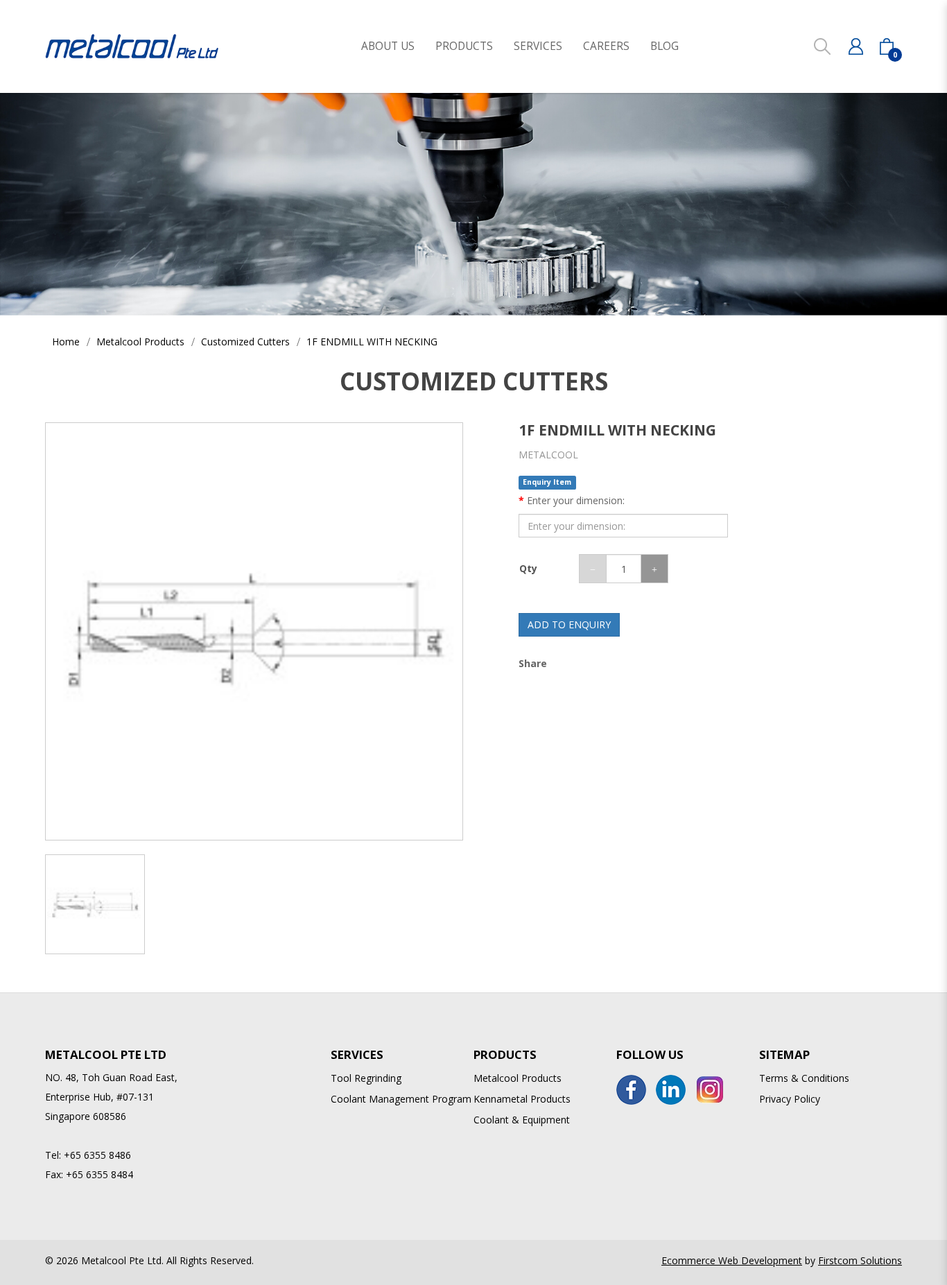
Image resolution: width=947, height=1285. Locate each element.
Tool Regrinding (366, 1078)
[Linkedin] (671, 1090)
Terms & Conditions (804, 1078)
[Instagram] (710, 1090)
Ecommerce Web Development (731, 1260)
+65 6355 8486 (97, 1155)
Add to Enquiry (569, 624)
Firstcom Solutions (860, 1260)
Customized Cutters (245, 341)
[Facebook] (631, 1090)
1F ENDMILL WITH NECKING (371, 341)
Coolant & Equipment (522, 1119)
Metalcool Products (140, 341)
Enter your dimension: (576, 500)
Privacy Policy (789, 1098)
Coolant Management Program (401, 1098)
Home (66, 341)
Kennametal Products (522, 1098)
